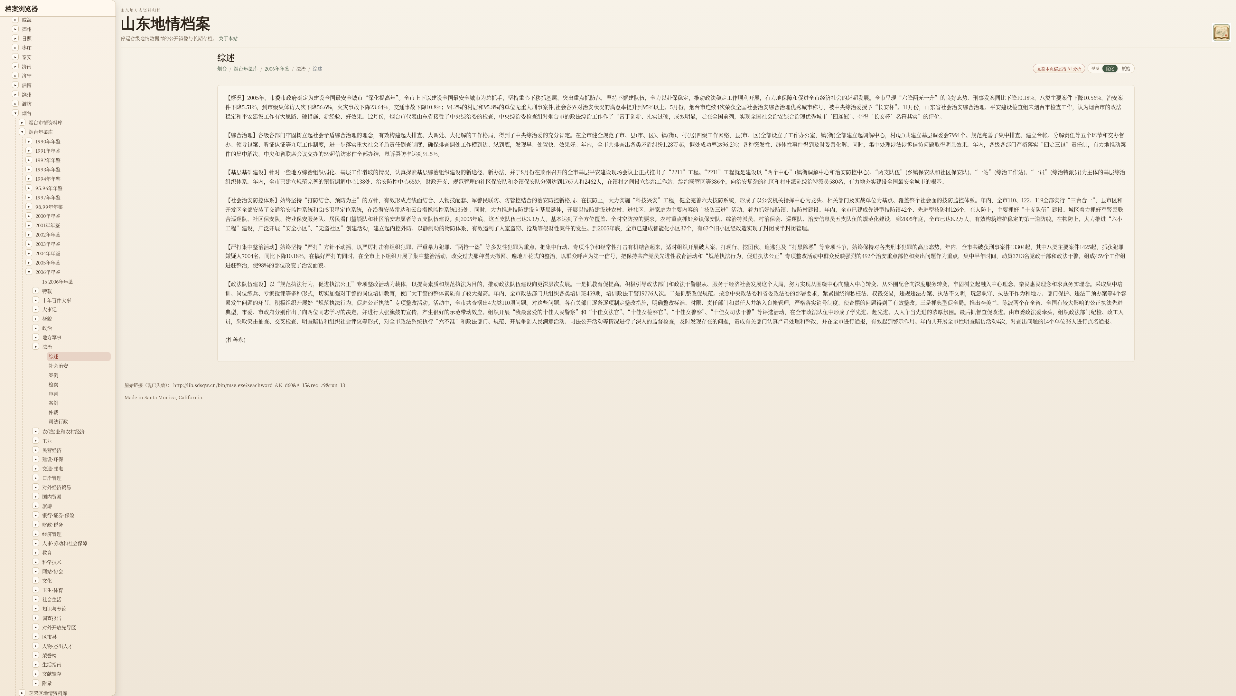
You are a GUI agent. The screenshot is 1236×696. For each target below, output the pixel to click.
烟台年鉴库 (246, 68)
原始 (1126, 68)
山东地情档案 (166, 23)
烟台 (222, 68)
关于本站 (228, 38)
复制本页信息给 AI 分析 (1059, 68)
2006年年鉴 (277, 68)
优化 (1110, 68)
